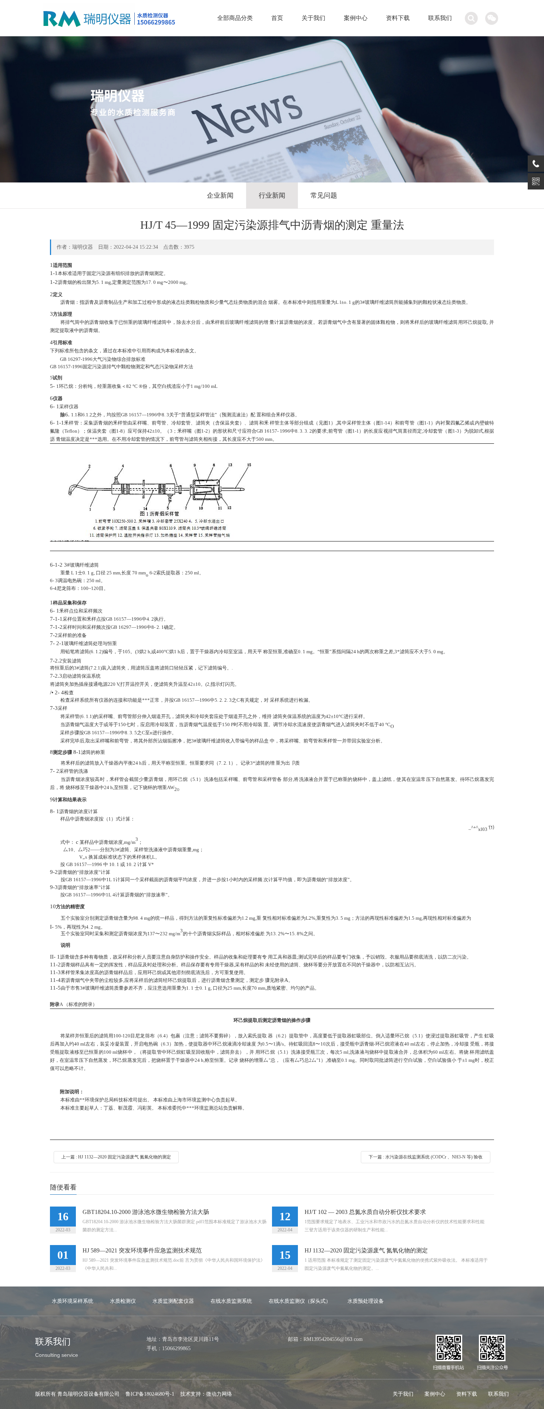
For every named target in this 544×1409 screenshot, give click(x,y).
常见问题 (323, 195)
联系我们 (440, 18)
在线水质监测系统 (231, 1301)
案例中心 (355, 18)
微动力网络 (219, 1394)
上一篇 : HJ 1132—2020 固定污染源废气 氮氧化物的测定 (116, 1157)
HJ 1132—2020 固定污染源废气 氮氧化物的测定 (366, 1250)
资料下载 (398, 18)
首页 (277, 18)
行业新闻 (272, 195)
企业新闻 (220, 195)
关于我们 (313, 18)
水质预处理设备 (365, 1301)
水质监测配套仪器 (173, 1301)
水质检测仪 (123, 1301)
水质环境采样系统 (72, 1301)
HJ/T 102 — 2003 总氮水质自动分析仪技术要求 (365, 1212)
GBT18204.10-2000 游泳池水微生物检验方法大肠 (146, 1212)
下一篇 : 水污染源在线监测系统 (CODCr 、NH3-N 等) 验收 (426, 1157)
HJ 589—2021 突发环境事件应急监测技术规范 (142, 1250)
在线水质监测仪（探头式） (300, 1301)
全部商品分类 (235, 18)
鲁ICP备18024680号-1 (149, 1394)
